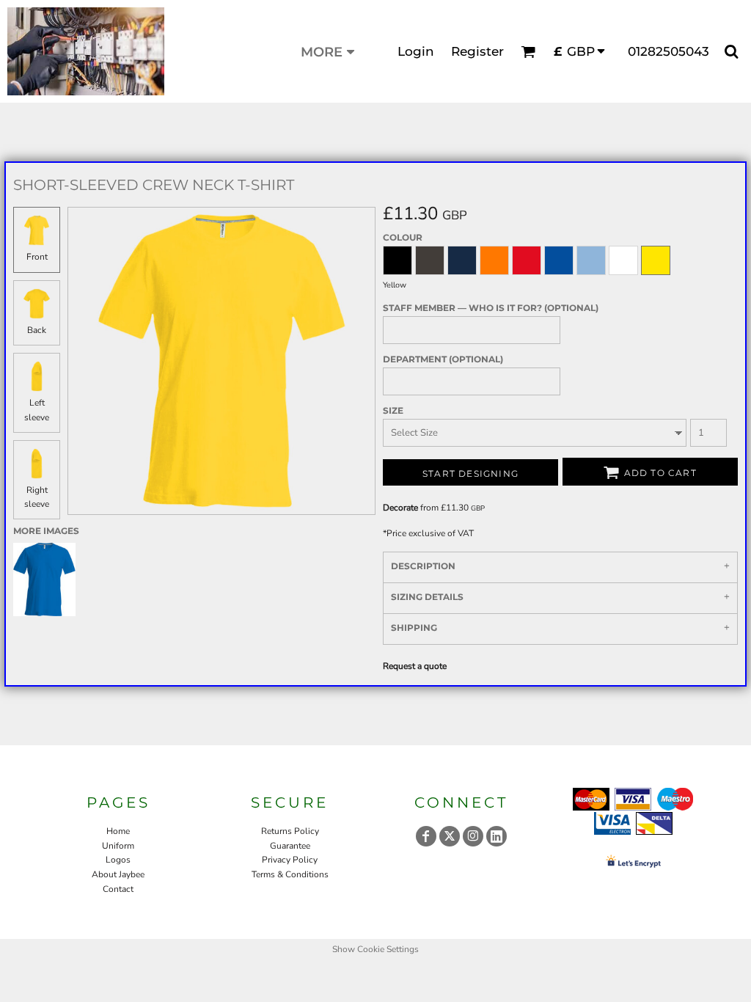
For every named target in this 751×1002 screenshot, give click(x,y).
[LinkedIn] (496, 836)
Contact (118, 889)
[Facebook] (426, 836)
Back (36, 330)
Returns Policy (290, 831)
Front (37, 257)
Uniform (118, 846)
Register (477, 51)
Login (416, 51)
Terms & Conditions (290, 874)
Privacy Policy (290, 860)
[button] (528, 51)
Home (118, 831)
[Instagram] (473, 836)
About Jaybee (118, 874)
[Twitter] (449, 836)
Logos (118, 860)
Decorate (400, 507)
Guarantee (290, 846)
